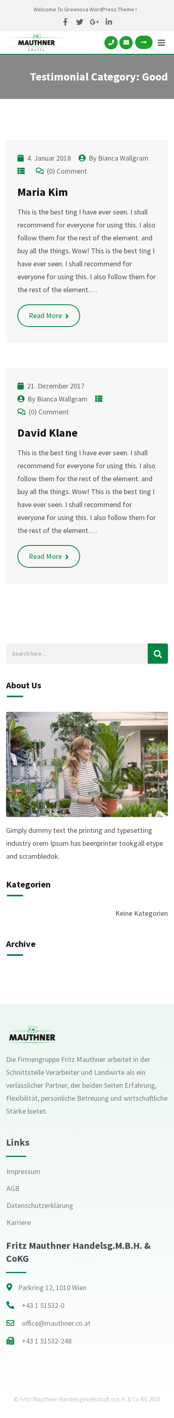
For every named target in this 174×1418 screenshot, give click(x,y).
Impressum (23, 1171)
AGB (12, 1188)
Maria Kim (42, 192)
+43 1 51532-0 (43, 1305)
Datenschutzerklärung (39, 1205)
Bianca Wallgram (123, 158)
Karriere (18, 1222)
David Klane (47, 432)
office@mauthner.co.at (56, 1323)
